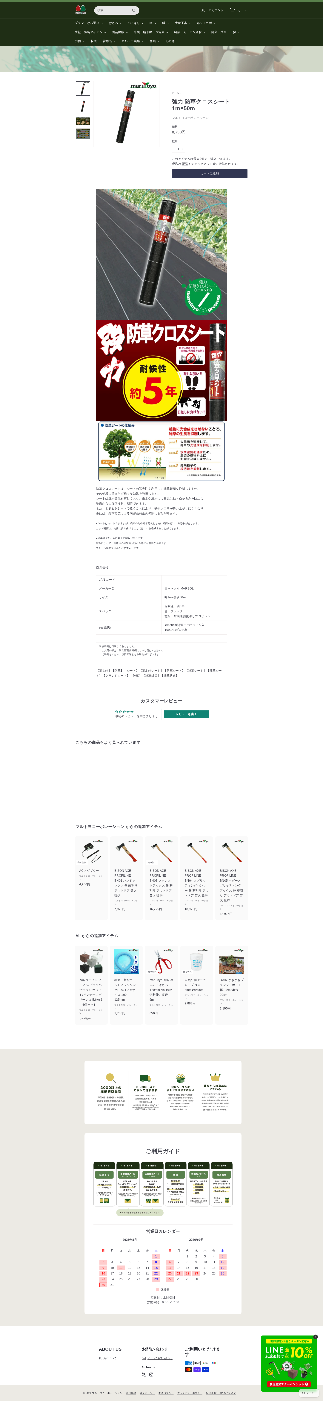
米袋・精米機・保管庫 (149, 32)
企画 (153, 41)
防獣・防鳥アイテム (89, 32)
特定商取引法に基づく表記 (221, 1393)
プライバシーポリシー (189, 1393)
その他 (169, 41)
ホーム (175, 93)
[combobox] (116, 10)
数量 (175, 141)
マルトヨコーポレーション (190, 117)
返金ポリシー (147, 1393)
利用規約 (131, 1393)
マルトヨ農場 (131, 41)
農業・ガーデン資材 (188, 32)
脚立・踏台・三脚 (224, 32)
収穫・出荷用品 (101, 41)
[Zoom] (126, 114)
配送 (185, 163)
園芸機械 (118, 32)
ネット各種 (205, 23)
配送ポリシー (166, 1393)
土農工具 (181, 23)
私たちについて (107, 1358)
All (78, 936)
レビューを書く (186, 714)
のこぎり (134, 23)
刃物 (78, 41)
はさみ (114, 23)
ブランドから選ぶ (87, 23)
